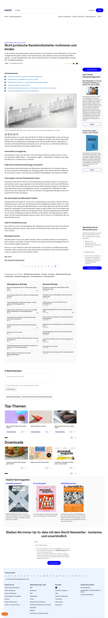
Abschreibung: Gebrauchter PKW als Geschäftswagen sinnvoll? (23, 295)
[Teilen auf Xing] (14, 134)
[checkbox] (5, 385)
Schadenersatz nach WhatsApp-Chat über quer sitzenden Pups (58, 295)
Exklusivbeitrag (11, 432)
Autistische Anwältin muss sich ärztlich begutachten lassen (58, 339)
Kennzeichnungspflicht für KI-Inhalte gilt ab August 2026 (22, 288)
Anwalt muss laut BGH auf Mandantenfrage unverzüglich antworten (23, 338)
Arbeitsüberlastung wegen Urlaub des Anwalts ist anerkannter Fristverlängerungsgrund (22, 346)
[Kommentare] (77, 63)
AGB (58, 549)
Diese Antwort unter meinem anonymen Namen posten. (23, 385)
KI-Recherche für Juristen (14, 332)
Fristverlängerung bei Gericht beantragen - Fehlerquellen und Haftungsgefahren (22, 303)
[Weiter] (75, 437)
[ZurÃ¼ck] (71, 437)
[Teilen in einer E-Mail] (6, 134)
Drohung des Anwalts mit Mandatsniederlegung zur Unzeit (22, 325)
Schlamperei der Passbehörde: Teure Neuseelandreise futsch (58, 325)
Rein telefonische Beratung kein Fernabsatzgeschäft (58, 352)
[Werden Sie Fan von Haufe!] (56, 588)
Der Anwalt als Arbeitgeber (15, 260)
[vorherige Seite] (23, 266)
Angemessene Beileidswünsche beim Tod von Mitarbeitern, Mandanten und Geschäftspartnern (22, 310)
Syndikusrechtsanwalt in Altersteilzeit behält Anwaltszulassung (56, 288)
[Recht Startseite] (8, 10)
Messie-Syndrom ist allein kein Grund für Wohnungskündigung (19, 353)
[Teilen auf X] (8, 134)
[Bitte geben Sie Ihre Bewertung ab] (70, 63)
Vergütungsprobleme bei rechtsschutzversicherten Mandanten (57, 332)
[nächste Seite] (58, 266)
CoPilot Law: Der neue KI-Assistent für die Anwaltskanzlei (55, 302)
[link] (6, 16)
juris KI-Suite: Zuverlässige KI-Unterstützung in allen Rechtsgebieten (58, 317)
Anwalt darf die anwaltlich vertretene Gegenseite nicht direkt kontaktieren (21, 318)
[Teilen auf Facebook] (11, 134)
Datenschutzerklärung (61, 550)
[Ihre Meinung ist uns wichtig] (5, 613)
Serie (6, 63)
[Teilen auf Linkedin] (17, 134)
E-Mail (36, 542)
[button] (99, 10)
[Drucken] (73, 63)
